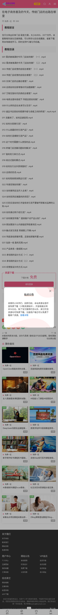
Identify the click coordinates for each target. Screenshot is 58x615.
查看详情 (24, 315)
